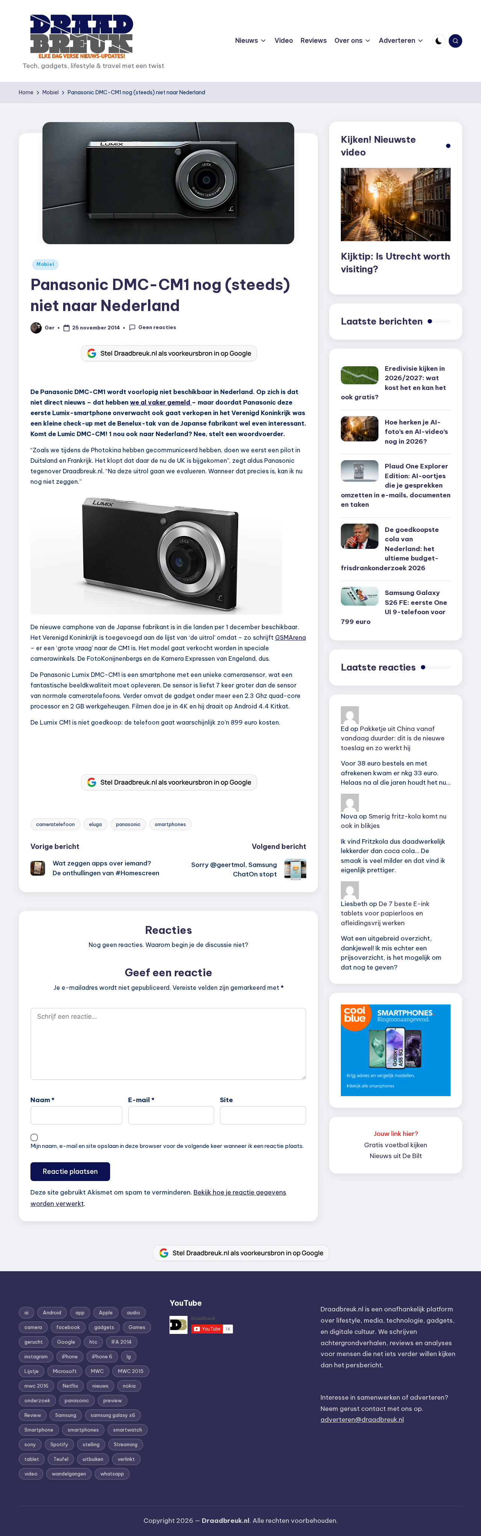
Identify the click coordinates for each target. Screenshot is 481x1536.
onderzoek (37, 1400)
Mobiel (45, 264)
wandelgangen (69, 1474)
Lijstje (31, 1371)
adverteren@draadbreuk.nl (362, 1419)
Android (52, 1312)
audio (133, 1312)
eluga (95, 824)
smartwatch (127, 1430)
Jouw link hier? (396, 1134)
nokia (129, 1386)
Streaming (126, 1444)
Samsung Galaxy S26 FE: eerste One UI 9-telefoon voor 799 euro (394, 607)
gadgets (104, 1327)
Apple (106, 1312)
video (31, 1474)
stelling (91, 1444)
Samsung (65, 1415)
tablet (31, 1459)
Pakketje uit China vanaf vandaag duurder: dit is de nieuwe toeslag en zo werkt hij (393, 738)
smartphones (170, 824)
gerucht (33, 1342)
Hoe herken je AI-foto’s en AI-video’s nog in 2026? (416, 432)
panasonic (128, 824)
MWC (97, 1371)
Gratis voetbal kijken (395, 1145)
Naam (42, 1100)
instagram (36, 1356)
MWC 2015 (131, 1371)
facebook (68, 1327)
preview (112, 1400)
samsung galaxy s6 (113, 1415)
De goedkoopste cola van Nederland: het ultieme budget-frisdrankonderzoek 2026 (390, 549)
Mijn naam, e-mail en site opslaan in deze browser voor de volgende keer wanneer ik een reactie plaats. (167, 1145)
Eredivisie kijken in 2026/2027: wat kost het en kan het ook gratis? (393, 383)
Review (32, 1415)
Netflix (70, 1386)
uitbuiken (93, 1459)
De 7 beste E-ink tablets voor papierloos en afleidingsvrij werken (385, 913)
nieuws (100, 1386)
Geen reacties (157, 327)
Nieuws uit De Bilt (396, 1156)
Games (137, 1327)
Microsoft (65, 1371)
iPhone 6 (102, 1356)
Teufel (60, 1459)
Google (66, 1342)
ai (26, 1312)
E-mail (141, 1100)
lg (129, 1356)
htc (93, 1342)
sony (30, 1444)
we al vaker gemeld (161, 402)
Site (226, 1100)
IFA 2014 (122, 1342)
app (80, 1312)
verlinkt (126, 1459)
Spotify (59, 1444)
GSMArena (290, 637)
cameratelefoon (55, 824)
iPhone (70, 1356)
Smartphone (38, 1430)
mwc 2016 (36, 1386)
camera (33, 1327)
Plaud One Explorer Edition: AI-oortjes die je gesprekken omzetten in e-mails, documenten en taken (396, 485)
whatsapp (112, 1474)
